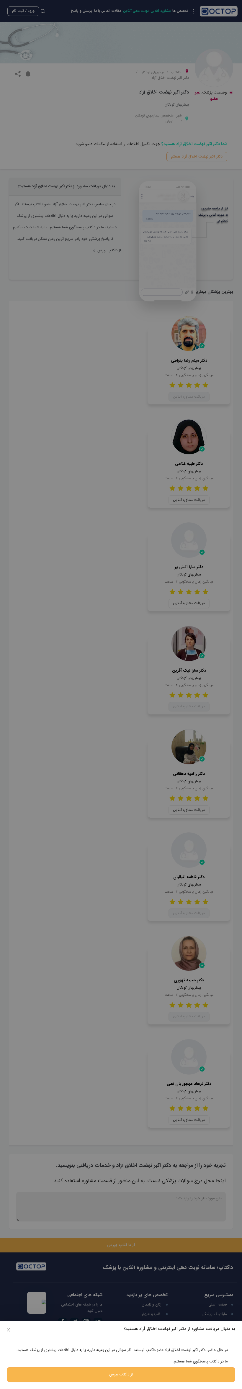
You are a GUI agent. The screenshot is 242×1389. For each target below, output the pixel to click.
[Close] (8, 1329)
